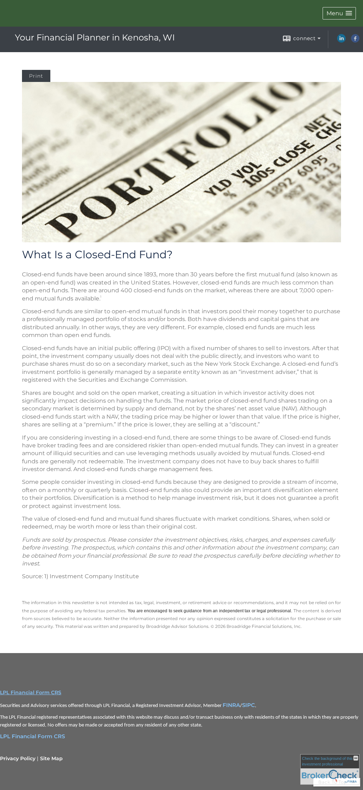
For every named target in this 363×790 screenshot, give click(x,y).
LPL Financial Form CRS (30, 692)
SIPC (248, 705)
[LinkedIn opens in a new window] (341, 41)
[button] (339, 13)
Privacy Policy (17, 758)
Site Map (51, 758)
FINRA (231, 705)
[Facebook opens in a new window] (355, 41)
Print (36, 76)
